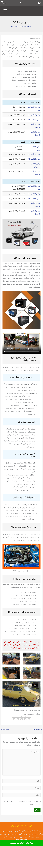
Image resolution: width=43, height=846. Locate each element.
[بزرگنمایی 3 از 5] (38, 670)
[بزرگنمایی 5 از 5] (38, 684)
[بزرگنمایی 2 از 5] (18, 655)
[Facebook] (39, 3)
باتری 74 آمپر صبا (34, 194)
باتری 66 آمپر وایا (34, 159)
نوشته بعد (5, 729)
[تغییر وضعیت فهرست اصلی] (5, 11)
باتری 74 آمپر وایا (34, 198)
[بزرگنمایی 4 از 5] (18, 670)
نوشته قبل (37, 729)
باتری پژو (14, 26)
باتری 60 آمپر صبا (34, 115)
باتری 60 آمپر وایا (34, 119)
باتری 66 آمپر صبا (34, 154)
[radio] (29, 718)
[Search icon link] (21, 3)
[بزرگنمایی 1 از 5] (38, 655)
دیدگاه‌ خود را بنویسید (25, 26)
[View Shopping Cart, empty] (4, 3)
